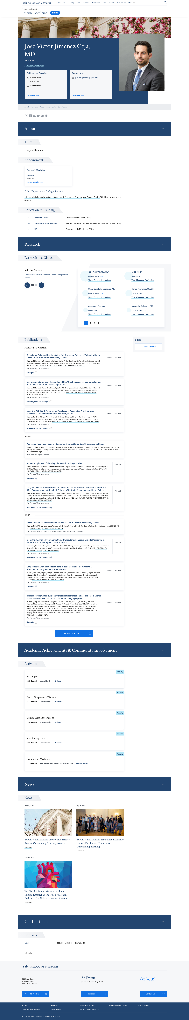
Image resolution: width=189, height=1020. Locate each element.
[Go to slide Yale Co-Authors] (32, 285)
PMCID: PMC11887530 (34, 550)
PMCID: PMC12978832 (100, 498)
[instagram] (153, 979)
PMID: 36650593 (72, 392)
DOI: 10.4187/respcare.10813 (89, 421)
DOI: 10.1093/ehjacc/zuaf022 (54, 579)
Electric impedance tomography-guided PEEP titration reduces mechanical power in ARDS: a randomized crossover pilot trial (64, 383)
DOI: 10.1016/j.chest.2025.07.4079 (74, 366)
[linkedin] (148, 979)
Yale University (56, 1009)
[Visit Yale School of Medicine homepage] (40, 967)
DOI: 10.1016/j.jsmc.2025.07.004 (52, 528)
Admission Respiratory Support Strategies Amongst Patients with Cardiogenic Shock (65, 444)
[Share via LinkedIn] (34, 115)
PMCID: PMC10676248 (71, 421)
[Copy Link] (162, 128)
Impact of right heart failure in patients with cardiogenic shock (55, 463)
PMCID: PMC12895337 (54, 366)
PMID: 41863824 (35, 471)
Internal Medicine (34, 13)
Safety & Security (143, 1006)
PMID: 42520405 (108, 450)
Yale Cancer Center (91, 197)
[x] (142, 979)
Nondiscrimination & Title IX (118, 1006)
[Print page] (46, 115)
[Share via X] (26, 115)
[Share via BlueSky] (38, 115)
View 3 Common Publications (99, 297)
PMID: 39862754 (71, 613)
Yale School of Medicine (30, 9)
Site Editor (54, 1006)
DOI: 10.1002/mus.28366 (51, 550)
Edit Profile (28, 953)
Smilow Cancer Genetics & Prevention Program (61, 197)
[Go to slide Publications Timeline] (27, 285)
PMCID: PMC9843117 (85, 392)
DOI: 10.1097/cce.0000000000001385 (39, 500)
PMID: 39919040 (38, 579)
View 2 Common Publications (99, 314)
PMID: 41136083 (35, 528)
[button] (142, 62)
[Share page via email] (42, 115)
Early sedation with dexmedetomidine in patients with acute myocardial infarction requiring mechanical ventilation (59, 568)
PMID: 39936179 (101, 548)
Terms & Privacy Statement (31, 1009)
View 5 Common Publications (99, 280)
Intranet (24, 1006)
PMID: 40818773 (40, 366)
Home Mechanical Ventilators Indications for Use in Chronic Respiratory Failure (63, 522)
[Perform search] (165, 2)
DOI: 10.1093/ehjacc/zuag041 (51, 471)
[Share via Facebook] (30, 115)
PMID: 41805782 (86, 498)
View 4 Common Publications (142, 280)
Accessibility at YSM (87, 1006)
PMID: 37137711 (57, 421)
